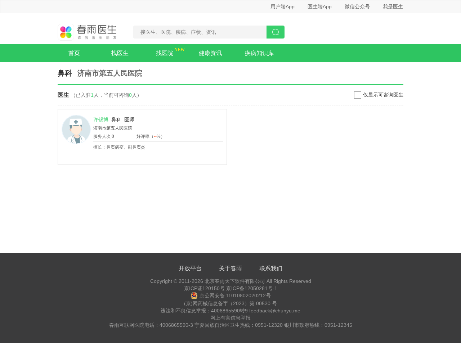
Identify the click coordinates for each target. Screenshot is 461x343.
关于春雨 (230, 268)
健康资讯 (210, 53)
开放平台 (190, 268)
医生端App (320, 6)
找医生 (120, 53)
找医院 (164, 53)
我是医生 (393, 6)
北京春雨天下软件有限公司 (235, 281)
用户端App (282, 6)
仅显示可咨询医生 (383, 94)
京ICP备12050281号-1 (251, 288)
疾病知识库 (259, 53)
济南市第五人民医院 (112, 128)
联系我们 (270, 268)
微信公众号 (357, 6)
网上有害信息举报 (230, 318)
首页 (74, 53)
